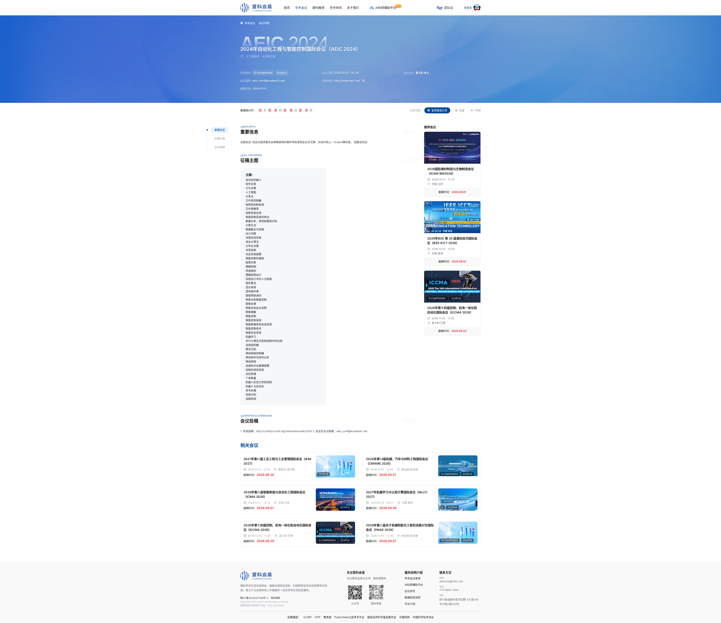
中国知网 (404, 617)
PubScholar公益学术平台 (349, 617)
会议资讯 (410, 591)
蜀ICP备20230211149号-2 (254, 598)
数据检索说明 (412, 597)
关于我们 (353, 7)
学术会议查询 (412, 578)
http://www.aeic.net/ (347, 80)
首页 (287, 7)
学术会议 (301, 8)
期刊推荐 (318, 7)
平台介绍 (410, 604)
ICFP (318, 617)
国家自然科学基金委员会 (381, 617)
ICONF (307, 617)
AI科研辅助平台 (385, 7)
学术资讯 (336, 7)
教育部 (327, 617)
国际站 (448, 8)
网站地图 (275, 598)
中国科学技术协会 (423, 617)
